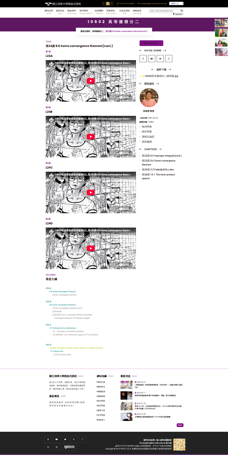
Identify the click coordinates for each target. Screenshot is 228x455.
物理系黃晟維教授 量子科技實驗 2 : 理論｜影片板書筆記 (155, 395)
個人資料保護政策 (164, 440)
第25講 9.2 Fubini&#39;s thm (158, 169)
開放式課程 (85, 31)
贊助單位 (101, 387)
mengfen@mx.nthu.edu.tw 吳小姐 (153, 4)
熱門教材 (86, 11)
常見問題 (101, 415)
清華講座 (111, 11)
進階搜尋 (179, 14)
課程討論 (101, 382)
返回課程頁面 (151, 43)
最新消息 (60, 11)
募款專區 (54, 396)
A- (104, 4)
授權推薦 (101, 396)
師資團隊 (99, 11)
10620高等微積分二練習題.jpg (161, 76)
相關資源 (137, 11)
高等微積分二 (98, 31)
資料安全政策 (149, 440)
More (180, 425)
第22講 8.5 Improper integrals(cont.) (162, 155)
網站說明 (49, 11)
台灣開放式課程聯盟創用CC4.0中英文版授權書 (152, 417)
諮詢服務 (147, 141)
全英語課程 (124, 11)
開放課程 (72, 11)
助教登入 (101, 420)
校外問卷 (147, 131)
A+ (112, 4)
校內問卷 (147, 126)
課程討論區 (148, 136)
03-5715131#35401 (127, 4)
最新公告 (101, 410)
